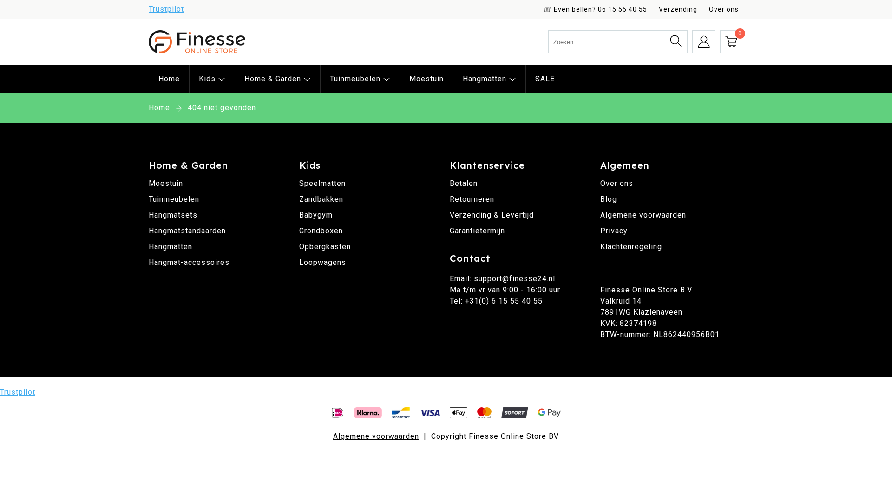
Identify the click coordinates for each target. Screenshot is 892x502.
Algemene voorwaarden (643, 215)
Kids (208, 78)
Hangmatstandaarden (187, 230)
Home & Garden (273, 78)
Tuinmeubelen (356, 78)
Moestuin (426, 78)
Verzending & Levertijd (492, 215)
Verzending (678, 9)
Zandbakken (321, 199)
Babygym (316, 215)
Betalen (464, 183)
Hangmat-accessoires (189, 262)
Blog (608, 199)
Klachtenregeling (631, 246)
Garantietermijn (477, 230)
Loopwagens (322, 262)
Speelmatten (322, 183)
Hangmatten (486, 78)
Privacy (614, 230)
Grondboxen (321, 230)
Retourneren (472, 199)
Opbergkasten (325, 246)
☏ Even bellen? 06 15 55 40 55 (595, 9)
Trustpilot (166, 9)
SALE (545, 78)
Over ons (724, 9)
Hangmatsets (173, 215)
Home (169, 78)
